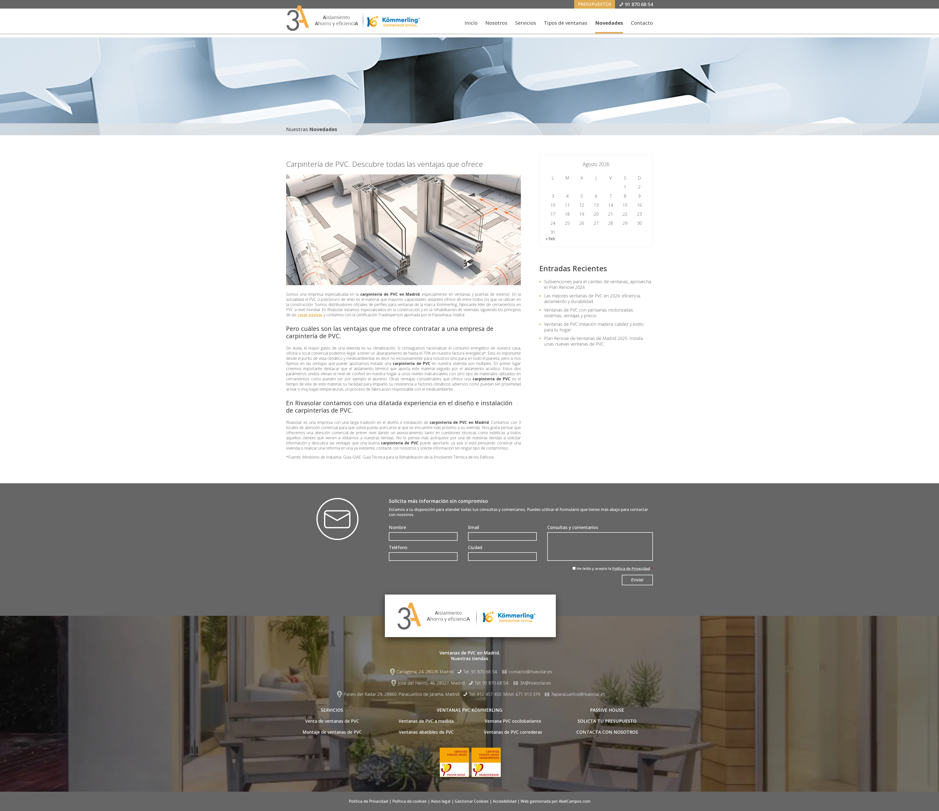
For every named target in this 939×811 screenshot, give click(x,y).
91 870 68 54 (639, 4)
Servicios (525, 23)
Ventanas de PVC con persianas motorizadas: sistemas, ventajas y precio (589, 312)
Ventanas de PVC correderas (513, 732)
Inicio (471, 23)
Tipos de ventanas (565, 23)
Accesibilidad (504, 801)
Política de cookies (409, 801)
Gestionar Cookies (472, 801)
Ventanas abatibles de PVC (426, 732)
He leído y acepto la (613, 568)
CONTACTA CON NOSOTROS (607, 732)
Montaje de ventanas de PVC (332, 732)
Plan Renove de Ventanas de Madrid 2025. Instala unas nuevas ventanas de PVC (593, 341)
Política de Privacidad (631, 568)
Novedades (609, 23)
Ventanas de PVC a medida (426, 721)
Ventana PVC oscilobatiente (513, 721)
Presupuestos (594, 4)
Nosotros (496, 23)
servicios (332, 710)
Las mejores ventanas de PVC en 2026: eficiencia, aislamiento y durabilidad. (592, 298)
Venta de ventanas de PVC (332, 721)
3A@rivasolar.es (535, 683)
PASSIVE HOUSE (607, 710)
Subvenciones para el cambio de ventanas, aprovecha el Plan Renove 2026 (597, 284)
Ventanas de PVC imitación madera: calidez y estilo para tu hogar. (594, 327)
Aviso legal (440, 801)
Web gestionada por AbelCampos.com (556, 801)
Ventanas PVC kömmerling (469, 710)
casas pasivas (310, 314)
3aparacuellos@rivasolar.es (578, 694)
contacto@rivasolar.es (530, 672)
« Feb (550, 238)
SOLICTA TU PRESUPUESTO (607, 721)
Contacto (642, 23)
